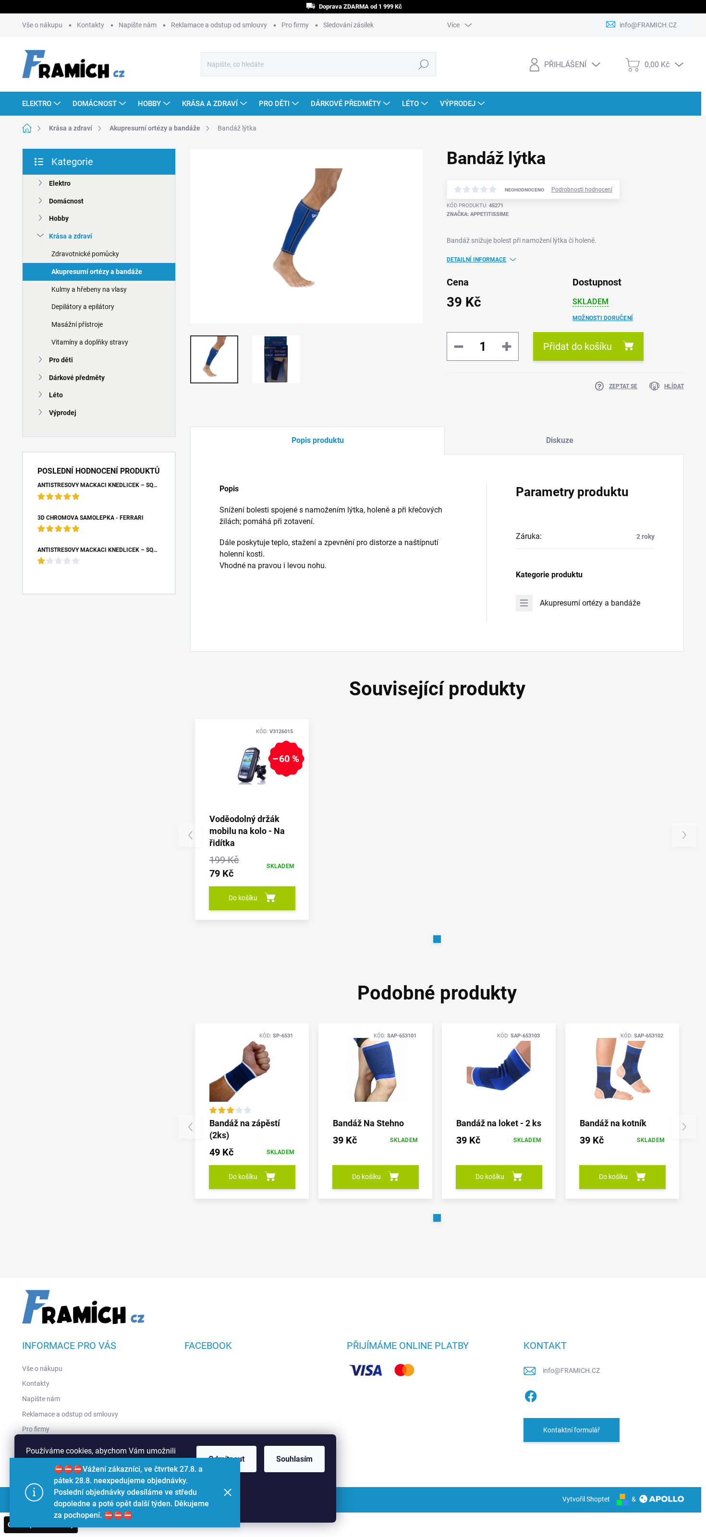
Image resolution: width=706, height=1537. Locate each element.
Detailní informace (476, 259)
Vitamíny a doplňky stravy (89, 342)
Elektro (60, 183)
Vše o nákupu (42, 25)
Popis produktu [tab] (318, 440)
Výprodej (62, 413)
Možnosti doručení (602, 318)
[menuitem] (42, 104)
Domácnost (66, 201)
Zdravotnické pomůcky (85, 254)
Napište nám (138, 25)
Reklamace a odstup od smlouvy (219, 25)
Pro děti (61, 360)
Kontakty (90, 25)
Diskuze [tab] (559, 440)
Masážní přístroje (77, 324)
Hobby (59, 218)
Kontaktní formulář (571, 1430)
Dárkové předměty (77, 377)
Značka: (478, 214)
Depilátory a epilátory (82, 306)
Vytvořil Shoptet (586, 1499)
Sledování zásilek (348, 25)
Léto (56, 395)
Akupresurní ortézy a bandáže (96, 271)
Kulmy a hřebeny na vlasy (89, 289)
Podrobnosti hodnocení (581, 189)
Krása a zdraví (70, 236)
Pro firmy (295, 25)
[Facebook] (530, 1394)
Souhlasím (294, 1459)
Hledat (424, 64)
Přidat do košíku (577, 346)
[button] (437, 939)
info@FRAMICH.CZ (571, 1370)
